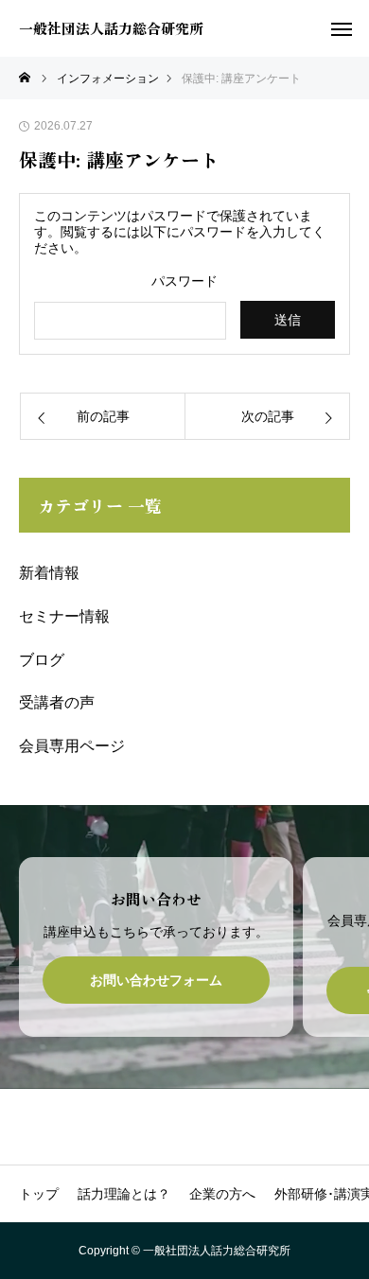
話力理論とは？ (124, 1193)
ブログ (41, 660)
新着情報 (49, 573)
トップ (39, 1193)
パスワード (184, 281)
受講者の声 (57, 702)
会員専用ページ (72, 746)
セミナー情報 (64, 616)
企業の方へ (222, 1193)
